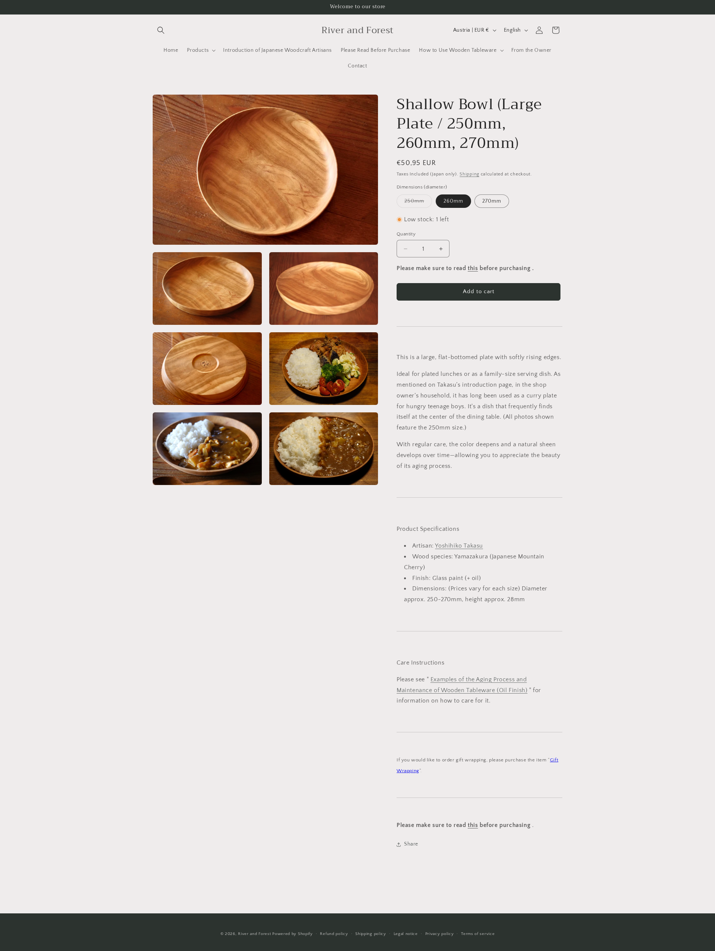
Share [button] (411, 844)
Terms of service (478, 934)
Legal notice (406, 934)
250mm (418, 203)
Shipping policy (370, 934)
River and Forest (254, 934)
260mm (453, 201)
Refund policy (334, 934)
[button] (161, 30)
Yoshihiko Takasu (459, 545)
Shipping (469, 174)
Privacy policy (439, 934)
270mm (491, 201)
